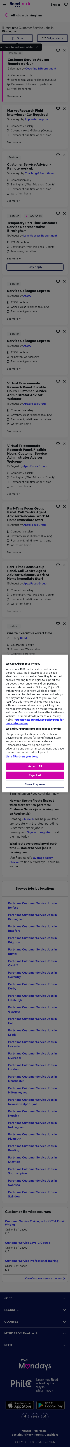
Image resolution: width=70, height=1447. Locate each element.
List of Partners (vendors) (22, 756)
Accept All (35, 766)
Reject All (35, 775)
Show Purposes (35, 784)
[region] (35, 723)
